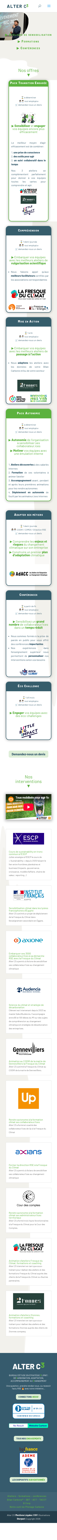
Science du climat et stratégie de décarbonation (26, 1006)
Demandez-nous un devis (28, 754)
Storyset (21, 1518)
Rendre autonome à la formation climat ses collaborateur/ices (26, 1120)
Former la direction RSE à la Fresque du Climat (28, 1166)
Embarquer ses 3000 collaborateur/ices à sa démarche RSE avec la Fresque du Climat (26, 956)
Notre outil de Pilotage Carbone (27, 1507)
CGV (35, 1515)
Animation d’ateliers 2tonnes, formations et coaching (24, 1316)
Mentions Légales (24, 1515)
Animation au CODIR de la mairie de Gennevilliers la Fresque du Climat (27, 1062)
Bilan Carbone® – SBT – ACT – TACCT (27, 1499)
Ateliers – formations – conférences (26, 1496)
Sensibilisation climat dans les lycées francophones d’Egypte (28, 909)
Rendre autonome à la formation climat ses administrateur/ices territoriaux (26, 1215)
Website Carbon (38, 1425)
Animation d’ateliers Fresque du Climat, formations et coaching (26, 1262)
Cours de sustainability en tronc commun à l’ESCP (26, 852)
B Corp (27, 1503)
